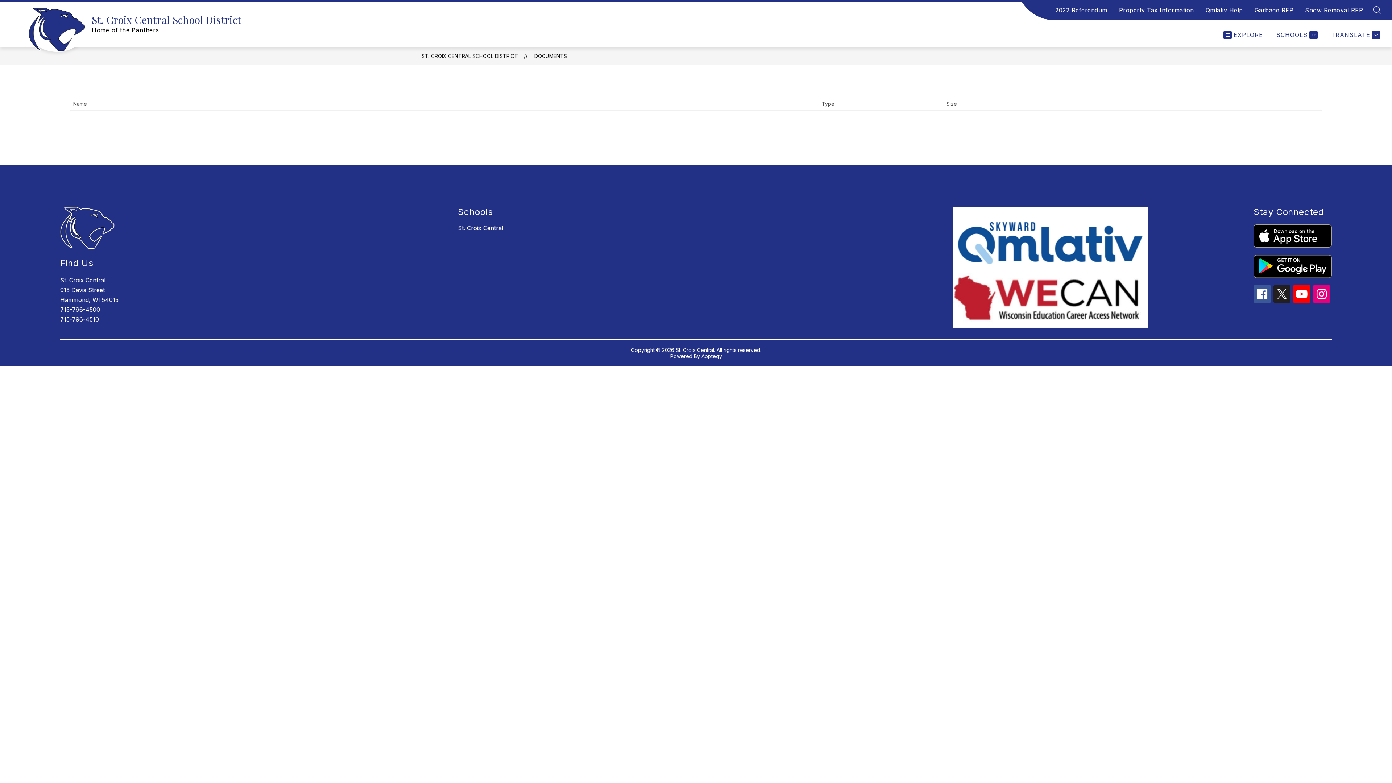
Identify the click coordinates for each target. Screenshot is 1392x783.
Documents (550, 56)
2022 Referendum (1081, 10)
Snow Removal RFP (1334, 10)
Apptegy (711, 356)
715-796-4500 (80, 309)
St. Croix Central (480, 228)
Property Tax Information (1156, 10)
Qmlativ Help (1224, 10)
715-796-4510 (79, 319)
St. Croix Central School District (470, 56)
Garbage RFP (1274, 10)
